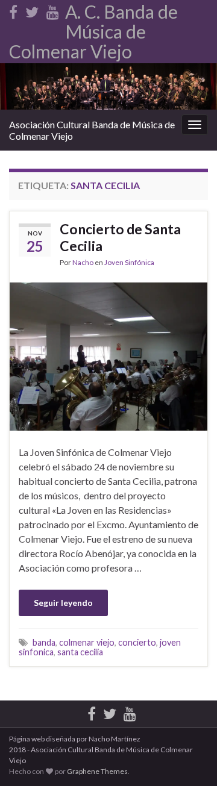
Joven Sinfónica (129, 262)
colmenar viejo (87, 642)
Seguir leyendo (63, 602)
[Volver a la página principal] (108, 86)
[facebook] (13, 10)
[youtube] (52, 10)
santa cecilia (80, 652)
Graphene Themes (97, 771)
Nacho (82, 262)
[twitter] (32, 10)
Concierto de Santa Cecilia (120, 237)
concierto (137, 642)
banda (44, 642)
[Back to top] (190, 714)
